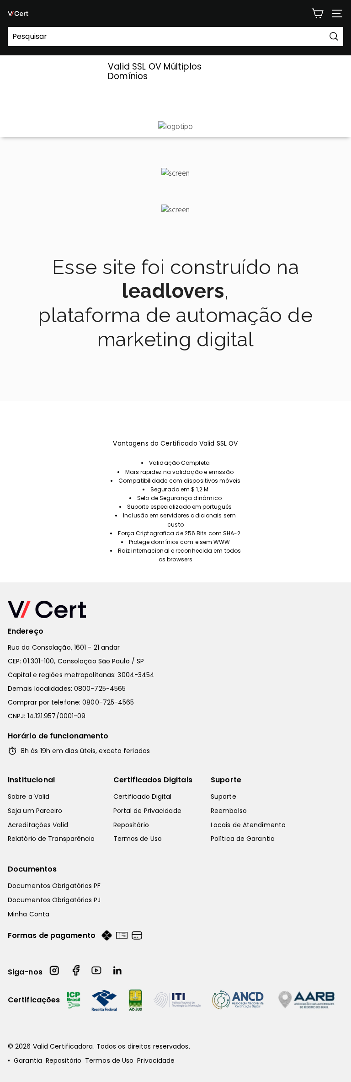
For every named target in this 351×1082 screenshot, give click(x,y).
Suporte (226, 780)
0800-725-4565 (100, 688)
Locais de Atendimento (248, 824)
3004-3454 (135, 674)
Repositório (131, 824)
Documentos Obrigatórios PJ (54, 899)
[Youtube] (97, 972)
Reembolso (229, 810)
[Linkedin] (118, 972)
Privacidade (156, 1060)
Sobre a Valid (28, 796)
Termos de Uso (137, 838)
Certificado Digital (142, 796)
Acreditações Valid (38, 824)
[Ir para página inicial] (175, 609)
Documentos (32, 869)
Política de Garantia (243, 838)
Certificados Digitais (152, 780)
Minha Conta (28, 914)
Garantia (28, 1060)
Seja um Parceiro (35, 810)
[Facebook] (76, 972)
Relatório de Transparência (51, 838)
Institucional (31, 780)
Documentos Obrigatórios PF (54, 885)
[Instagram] (55, 972)
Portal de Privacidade (147, 810)
